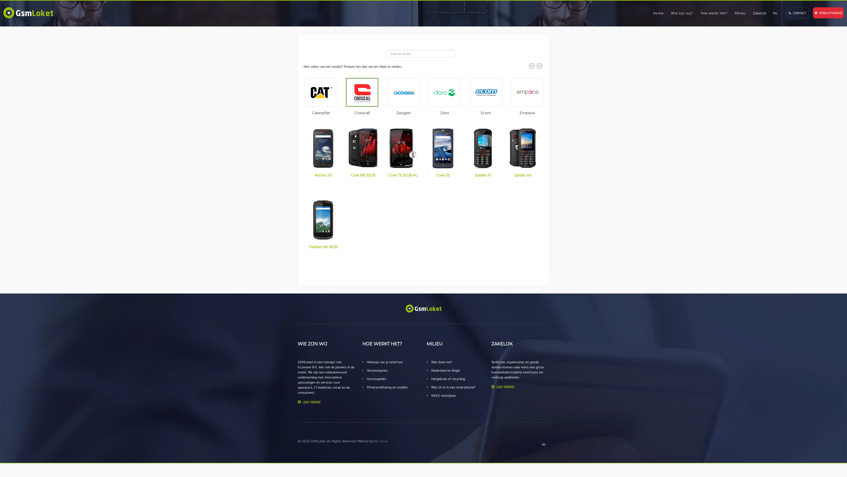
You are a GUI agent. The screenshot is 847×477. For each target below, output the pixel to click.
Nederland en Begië (445, 370)
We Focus (381, 441)
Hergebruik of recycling (447, 379)
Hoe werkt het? (714, 13)
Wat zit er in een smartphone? (453, 387)
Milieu (740, 13)
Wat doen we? (441, 362)
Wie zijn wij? (682, 13)
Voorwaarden (376, 379)
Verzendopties (377, 370)
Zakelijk (759, 13)
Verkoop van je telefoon (384, 362)
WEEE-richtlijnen (443, 395)
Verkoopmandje (829, 13)
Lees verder (311, 402)
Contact (798, 13)
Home (658, 13)
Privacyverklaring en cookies (387, 387)
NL (775, 13)
